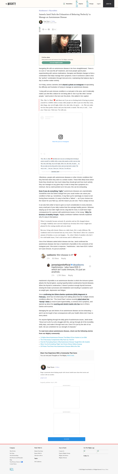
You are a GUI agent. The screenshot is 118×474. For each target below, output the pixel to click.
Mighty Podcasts (63, 457)
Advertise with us (38, 455)
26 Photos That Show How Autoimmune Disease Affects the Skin (60, 346)
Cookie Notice (13, 464)
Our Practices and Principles (16, 457)
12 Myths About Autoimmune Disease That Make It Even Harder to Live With (63, 337)
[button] (53, 21)
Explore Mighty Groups (64, 453)
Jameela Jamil (55, 171)
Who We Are (13, 451)
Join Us (108, 4)
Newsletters (69, 3)
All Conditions (37, 461)
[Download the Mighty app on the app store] (90, 452)
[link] (10, 3)
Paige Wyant (46, 21)
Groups (91, 3)
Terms (107, 469)
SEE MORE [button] (66, 439)
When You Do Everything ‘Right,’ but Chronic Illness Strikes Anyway (61, 344)
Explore (81, 3)
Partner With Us (38, 453)
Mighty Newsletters (63, 455)
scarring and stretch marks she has (67, 304)
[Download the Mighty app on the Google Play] (103, 452)
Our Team (12, 453)
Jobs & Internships (14, 455)
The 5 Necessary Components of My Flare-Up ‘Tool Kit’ (57, 339)
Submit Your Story (38, 451)
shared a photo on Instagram (73, 85)
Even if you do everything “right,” (51, 191)
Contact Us (61, 451)
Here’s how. (70, 355)
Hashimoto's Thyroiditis (48, 10)
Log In (98, 3)
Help (11, 460)
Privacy (103, 469)
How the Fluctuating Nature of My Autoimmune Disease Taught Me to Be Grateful (65, 342)
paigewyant (43, 378)
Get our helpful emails (56, 62)
